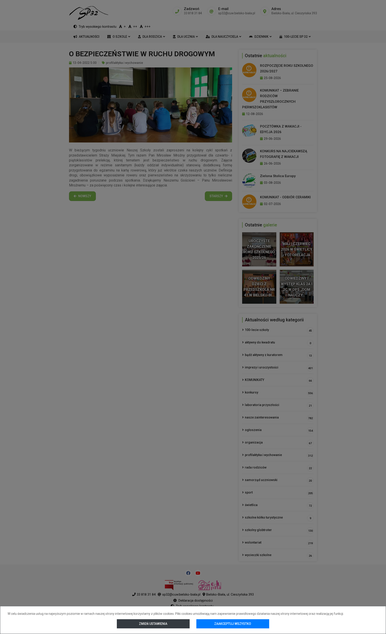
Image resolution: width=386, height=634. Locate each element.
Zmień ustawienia (153, 624)
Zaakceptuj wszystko (232, 624)
